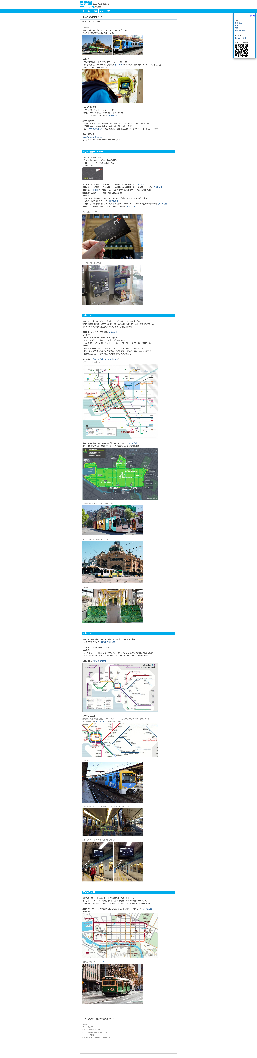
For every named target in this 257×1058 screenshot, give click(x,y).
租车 (101, 11)
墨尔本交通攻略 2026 (92, 17)
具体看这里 (113, 115)
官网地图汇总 (113, 359)
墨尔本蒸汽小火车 (96, 129)
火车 (236, 28)
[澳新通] (94, 8)
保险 (88, 11)
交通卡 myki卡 (240, 23)
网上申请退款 (113, 201)
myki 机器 (94, 190)
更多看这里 (140, 184)
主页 (82, 11)
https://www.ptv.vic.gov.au (92, 137)
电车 (236, 25)
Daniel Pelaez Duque (104, 962)
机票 (108, 11)
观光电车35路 (240, 30)
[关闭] (252, 15)
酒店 (95, 11)
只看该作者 (97, 21)
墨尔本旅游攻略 (241, 38)
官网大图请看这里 (99, 359)
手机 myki (118, 64)
